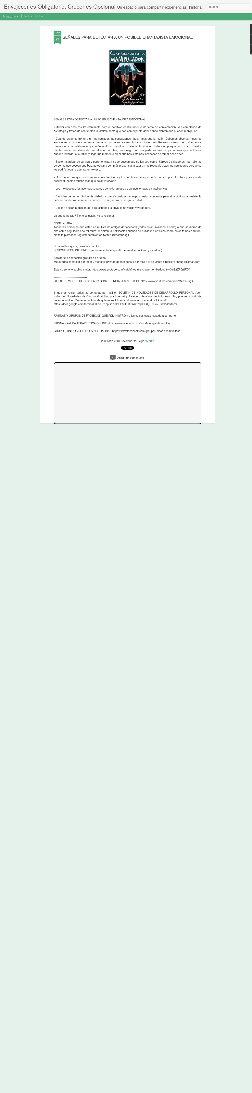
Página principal (33, 16)
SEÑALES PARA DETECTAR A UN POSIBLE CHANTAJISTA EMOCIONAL (128, 37)
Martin (150, 341)
